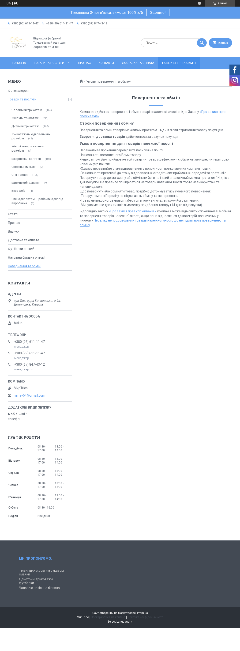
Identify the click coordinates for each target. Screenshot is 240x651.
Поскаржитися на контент (108, 617)
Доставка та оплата (138, 63)
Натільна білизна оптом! (26, 257)
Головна (19, 63)
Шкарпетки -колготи (26, 159)
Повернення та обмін (179, 63)
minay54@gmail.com (29, 395)
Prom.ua (142, 613)
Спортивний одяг (23, 166)
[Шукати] (202, 42)
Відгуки (13, 231)
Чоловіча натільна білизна (39, 588)
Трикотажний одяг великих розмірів (30, 136)
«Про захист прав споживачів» (132, 211)
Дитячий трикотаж (25, 126)
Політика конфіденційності (145, 617)
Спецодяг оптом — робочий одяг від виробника (37, 201)
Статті (13, 214)
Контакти (106, 63)
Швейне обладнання (25, 182)
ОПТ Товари (19, 174)
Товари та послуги (49, 63)
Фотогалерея (18, 90)
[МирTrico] (18, 51)
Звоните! (158, 12)
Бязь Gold (18, 190)
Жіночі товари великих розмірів (28, 148)
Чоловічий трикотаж (26, 110)
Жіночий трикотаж (24, 118)
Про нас (84, 63)
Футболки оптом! (21, 249)
